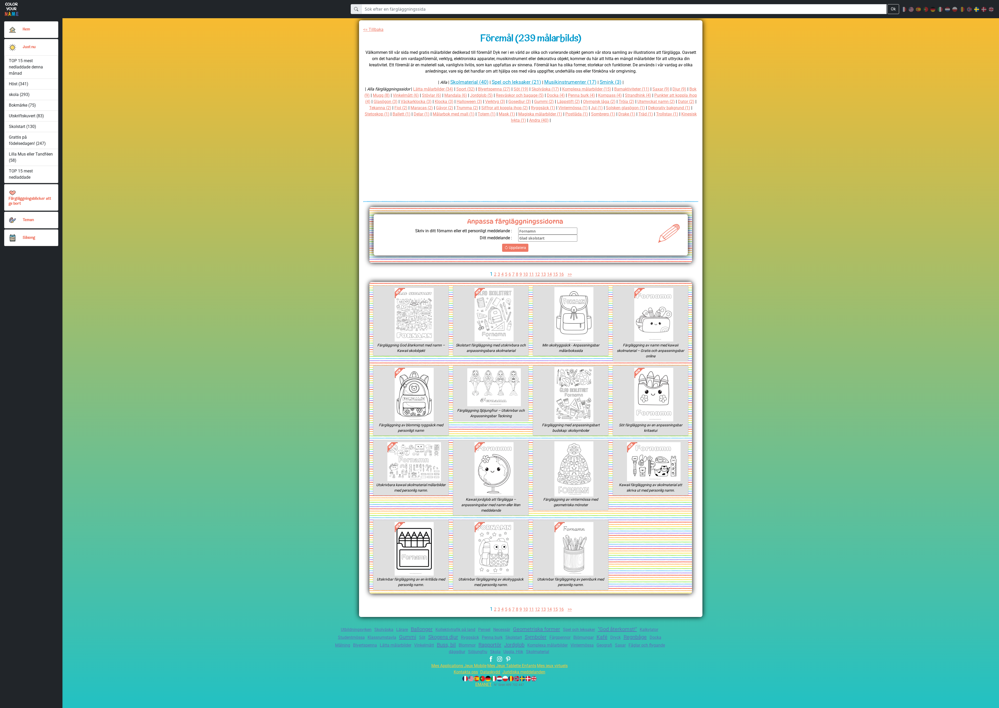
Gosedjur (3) (519, 101)
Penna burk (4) (581, 95)
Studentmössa (351, 637)
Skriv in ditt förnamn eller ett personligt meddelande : (463, 230)
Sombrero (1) (603, 114)
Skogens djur (443, 637)
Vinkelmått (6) (406, 95)
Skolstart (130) (22, 126)
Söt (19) (521, 89)
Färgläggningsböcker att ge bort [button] (30, 201)
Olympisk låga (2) (599, 101)
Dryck (615, 637)
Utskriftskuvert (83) (26, 115)
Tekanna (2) (380, 107)
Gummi (407, 637)
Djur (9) (679, 89)
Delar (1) (422, 114)
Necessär (501, 629)
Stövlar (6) (431, 95)
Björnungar (583, 637)
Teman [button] (28, 220)
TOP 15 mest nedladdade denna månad (26, 67)
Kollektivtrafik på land (455, 629)
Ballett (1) (402, 114)
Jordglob (514, 645)
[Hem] (12, 30)
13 (543, 274)
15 (555, 274)
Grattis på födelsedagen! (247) (27, 140)
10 (525, 274)
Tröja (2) (626, 101)
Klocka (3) (444, 101)
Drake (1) (626, 114)
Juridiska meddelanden (523, 672)
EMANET (483, 684)
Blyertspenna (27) (494, 89)
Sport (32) (465, 89)
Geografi (604, 645)
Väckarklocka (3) (416, 101)
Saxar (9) (660, 89)
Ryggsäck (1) (543, 107)
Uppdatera (517, 248)
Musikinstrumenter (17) (570, 82)
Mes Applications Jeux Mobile (458, 665)
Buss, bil (446, 645)
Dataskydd (490, 672)
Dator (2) (686, 101)
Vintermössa (582, 645)
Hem (26, 29)
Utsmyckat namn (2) (656, 101)
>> (570, 274)
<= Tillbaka (373, 29)
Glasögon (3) (386, 101)
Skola (495, 651)
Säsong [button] (29, 238)
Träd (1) (645, 114)
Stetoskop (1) (377, 114)
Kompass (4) (610, 95)
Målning (342, 645)
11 (531, 274)
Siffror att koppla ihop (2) (504, 107)
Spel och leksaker (579, 629)
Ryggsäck (470, 637)
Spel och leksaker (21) (516, 82)
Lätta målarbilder (395, 645)
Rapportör (489, 645)
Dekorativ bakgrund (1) (669, 107)
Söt (422, 637)
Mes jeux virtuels (552, 665)
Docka (655, 637)
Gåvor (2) (444, 107)
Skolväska (383, 629)
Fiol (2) (400, 107)
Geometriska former (536, 629)
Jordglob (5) (481, 95)
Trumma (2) (467, 107)
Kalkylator (649, 629)
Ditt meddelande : (496, 237)
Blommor (467, 645)
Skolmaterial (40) (469, 82)
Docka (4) (556, 95)
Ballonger (422, 629)
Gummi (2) (544, 101)
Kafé (602, 637)
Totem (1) (487, 114)
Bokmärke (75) (22, 105)
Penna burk (492, 637)
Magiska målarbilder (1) (540, 114)
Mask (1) (507, 114)
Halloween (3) (469, 101)
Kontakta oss (466, 672)
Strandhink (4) (638, 95)
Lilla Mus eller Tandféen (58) (31, 157)
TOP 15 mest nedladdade (21, 174)
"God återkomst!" (617, 629)
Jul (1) (597, 107)
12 (537, 274)
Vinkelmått (424, 645)
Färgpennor (560, 637)
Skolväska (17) (545, 89)
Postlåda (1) (576, 114)
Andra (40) (539, 120)
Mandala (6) (455, 95)
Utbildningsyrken (356, 629)
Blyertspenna (365, 645)
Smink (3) (611, 82)
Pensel (484, 629)
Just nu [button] (29, 47)
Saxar (620, 645)
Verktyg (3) (495, 101)
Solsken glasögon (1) (625, 107)
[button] (12, 47)
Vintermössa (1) (573, 107)
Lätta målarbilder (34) (433, 89)
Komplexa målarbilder (547, 645)
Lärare (402, 629)
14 (549, 274)
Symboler (536, 637)
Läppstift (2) (568, 101)
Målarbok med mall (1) (454, 114)
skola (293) (19, 94)
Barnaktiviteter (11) (631, 89)
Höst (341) (18, 83)
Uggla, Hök (513, 651)
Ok (893, 9)
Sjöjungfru (477, 651)
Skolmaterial (537, 651)
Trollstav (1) (667, 114)
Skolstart (513, 637)
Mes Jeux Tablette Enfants (511, 665)
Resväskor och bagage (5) (520, 95)
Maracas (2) (422, 107)
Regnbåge (635, 637)
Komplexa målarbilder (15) (586, 89)
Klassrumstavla (382, 637)
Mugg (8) (381, 95)
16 (561, 274)
